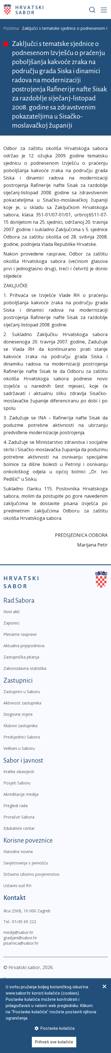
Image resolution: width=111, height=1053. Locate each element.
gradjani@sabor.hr (20, 937)
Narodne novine (18, 851)
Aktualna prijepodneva (23, 645)
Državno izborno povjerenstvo (31, 874)
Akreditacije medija (20, 794)
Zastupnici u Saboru (21, 691)
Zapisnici (11, 623)
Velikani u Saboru (19, 748)
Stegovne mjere (18, 714)
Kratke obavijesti (18, 771)
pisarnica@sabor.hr (20, 943)
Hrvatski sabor (30, 9)
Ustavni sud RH (17, 885)
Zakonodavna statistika (24, 668)
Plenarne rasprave (20, 634)
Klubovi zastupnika (20, 725)
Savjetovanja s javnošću (25, 863)
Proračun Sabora (18, 817)
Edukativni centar (19, 828)
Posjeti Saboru (16, 783)
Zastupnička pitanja (21, 657)
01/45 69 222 (24, 921)
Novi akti (11, 611)
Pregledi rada (15, 805)
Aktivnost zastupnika (22, 703)
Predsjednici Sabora (21, 737)
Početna (11, 28)
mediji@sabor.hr (18, 932)
